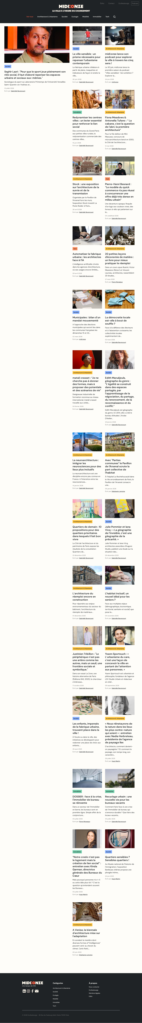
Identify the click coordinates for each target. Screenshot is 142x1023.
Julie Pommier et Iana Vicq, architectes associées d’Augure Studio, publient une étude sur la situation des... (119, 547)
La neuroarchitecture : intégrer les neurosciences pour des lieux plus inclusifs (87, 465)
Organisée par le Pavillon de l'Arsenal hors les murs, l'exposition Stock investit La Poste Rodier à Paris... (85, 201)
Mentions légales (94, 993)
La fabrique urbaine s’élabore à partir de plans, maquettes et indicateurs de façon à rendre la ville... (86, 71)
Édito (102, 3)
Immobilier (97, 17)
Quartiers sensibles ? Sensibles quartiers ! (117, 858)
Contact (111, 3)
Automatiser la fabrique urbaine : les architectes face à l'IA (87, 257)
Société (64, 17)
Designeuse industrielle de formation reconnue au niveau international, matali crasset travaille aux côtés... (85, 398)
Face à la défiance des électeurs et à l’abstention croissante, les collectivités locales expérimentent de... (119, 331)
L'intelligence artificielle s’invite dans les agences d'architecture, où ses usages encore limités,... (86, 267)
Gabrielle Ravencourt (18, 91)
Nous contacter (94, 987)
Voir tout (29, 17)
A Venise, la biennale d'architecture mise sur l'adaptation (86, 933)
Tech (107, 17)
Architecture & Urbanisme (47, 17)
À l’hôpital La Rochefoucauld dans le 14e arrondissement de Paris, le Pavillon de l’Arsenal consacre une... (119, 480)
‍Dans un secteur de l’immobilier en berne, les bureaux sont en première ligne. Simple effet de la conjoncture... (87, 811)
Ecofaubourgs (124, 3)
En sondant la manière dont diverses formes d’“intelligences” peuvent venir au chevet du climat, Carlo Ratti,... (87, 944)
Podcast (135, 3)
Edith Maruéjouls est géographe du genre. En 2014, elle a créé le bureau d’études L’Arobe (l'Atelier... (118, 414)
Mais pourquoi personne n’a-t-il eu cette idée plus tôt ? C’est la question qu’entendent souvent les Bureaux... (86, 884)
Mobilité (85, 17)
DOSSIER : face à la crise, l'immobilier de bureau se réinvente (87, 799)
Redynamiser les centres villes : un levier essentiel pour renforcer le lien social (87, 122)
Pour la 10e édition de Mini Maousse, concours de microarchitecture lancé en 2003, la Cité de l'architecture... (119, 138)
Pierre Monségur (117, 282)
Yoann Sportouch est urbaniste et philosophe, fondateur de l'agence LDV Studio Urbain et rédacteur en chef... (119, 677)
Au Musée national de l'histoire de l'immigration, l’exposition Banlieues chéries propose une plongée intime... (119, 868)
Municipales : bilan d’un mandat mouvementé (86, 319)
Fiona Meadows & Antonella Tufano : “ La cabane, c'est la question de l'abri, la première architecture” (120, 124)
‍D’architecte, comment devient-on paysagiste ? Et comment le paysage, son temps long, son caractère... (119, 750)
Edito (90, 996)
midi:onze (115, 82)
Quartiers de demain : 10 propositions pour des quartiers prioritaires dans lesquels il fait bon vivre (87, 533)
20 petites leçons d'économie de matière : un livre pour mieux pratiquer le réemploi (119, 258)
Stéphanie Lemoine (118, 491)
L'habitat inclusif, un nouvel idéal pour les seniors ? (117, 596)
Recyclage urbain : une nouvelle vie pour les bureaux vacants (118, 799)
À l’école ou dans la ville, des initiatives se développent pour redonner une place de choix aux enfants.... (87, 741)
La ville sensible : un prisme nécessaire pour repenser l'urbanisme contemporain (86, 58)
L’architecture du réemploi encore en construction (84, 596)
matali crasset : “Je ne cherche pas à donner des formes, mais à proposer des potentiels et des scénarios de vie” (87, 384)
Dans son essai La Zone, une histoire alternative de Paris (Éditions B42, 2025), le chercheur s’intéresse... (87, 677)
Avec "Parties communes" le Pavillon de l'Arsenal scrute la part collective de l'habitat (118, 466)
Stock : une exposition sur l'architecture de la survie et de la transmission (86, 189)
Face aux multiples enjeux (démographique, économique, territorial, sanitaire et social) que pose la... (119, 607)
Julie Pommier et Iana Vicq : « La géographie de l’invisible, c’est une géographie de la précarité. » (118, 533)
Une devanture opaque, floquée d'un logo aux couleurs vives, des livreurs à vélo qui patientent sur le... (119, 207)
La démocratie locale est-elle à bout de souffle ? (117, 320)
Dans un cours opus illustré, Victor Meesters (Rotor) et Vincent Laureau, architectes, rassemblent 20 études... (120, 271)
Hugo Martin (116, 761)
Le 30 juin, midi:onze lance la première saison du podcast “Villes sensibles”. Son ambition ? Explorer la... (119, 71)
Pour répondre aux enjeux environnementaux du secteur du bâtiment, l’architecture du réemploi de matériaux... (87, 607)
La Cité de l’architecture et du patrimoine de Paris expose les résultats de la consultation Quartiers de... (86, 547)
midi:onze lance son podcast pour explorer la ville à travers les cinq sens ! (119, 58)
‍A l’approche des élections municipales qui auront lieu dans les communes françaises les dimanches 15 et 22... (86, 328)
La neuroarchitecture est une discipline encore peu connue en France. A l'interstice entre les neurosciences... (86, 477)
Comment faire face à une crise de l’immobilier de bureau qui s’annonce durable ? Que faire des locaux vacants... (119, 811)
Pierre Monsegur (84, 821)
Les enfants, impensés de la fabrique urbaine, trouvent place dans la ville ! (86, 728)
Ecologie (75, 17)
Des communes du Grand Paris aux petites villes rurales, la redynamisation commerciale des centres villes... (87, 135)
